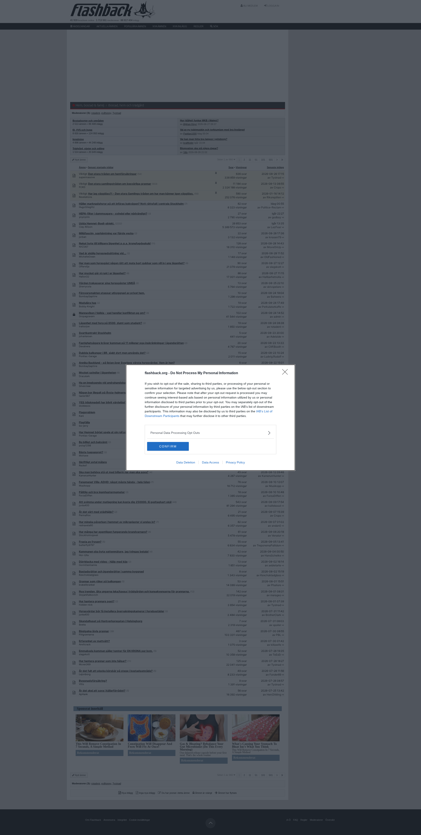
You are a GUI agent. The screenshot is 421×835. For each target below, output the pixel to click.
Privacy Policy (235, 462)
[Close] (286, 373)
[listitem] (210, 433)
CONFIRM (168, 446)
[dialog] (210, 417)
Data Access (210, 462)
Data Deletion (185, 462)
